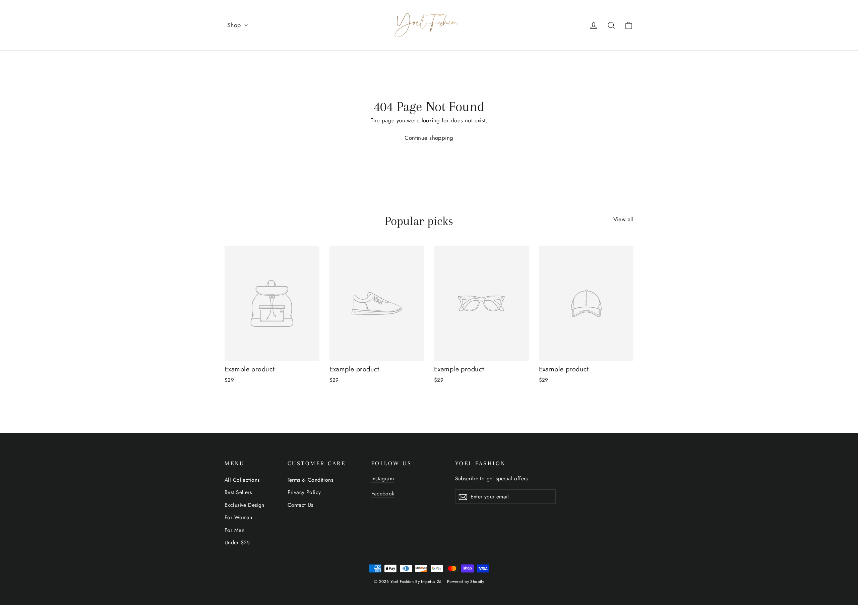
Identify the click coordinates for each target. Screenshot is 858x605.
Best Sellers (238, 492)
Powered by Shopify (465, 582)
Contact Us (300, 505)
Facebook (382, 493)
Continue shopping (429, 138)
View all (623, 219)
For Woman (238, 517)
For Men (234, 530)
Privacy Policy (304, 492)
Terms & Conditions (310, 480)
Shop (235, 25)
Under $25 (237, 542)
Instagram (382, 478)
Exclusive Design (244, 505)
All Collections (242, 480)
